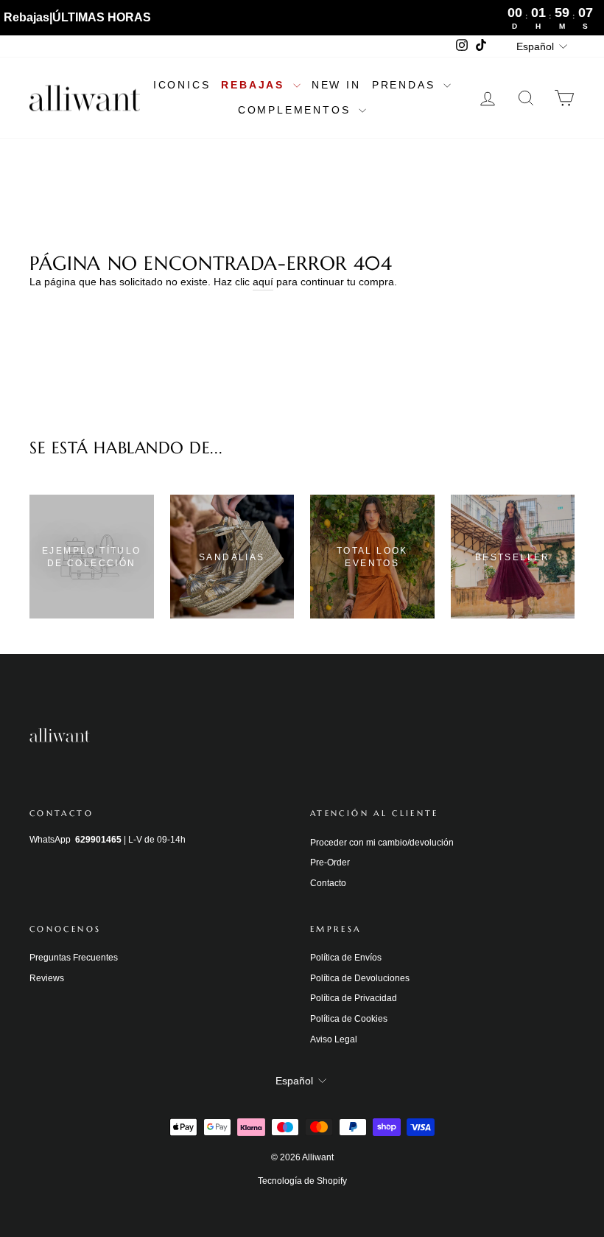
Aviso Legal (333, 1039)
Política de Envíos (346, 957)
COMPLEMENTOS (296, 110)
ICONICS (182, 85)
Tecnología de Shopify (302, 1181)
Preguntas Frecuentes (73, 957)
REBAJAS (255, 85)
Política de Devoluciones (360, 978)
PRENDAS (406, 85)
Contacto (328, 883)
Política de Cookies (348, 1019)
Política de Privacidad (353, 998)
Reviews (46, 978)
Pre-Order (330, 862)
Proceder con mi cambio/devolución (382, 842)
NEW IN (336, 85)
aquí (263, 282)
